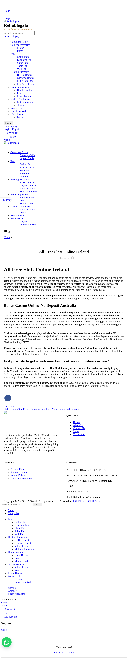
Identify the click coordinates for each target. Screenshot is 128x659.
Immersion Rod (28, 224)
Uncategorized (18, 111)
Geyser (21, 117)
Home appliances (19, 87)
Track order (79, 434)
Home (7, 237)
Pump (20, 50)
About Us (78, 425)
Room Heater (17, 108)
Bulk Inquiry (10, 126)
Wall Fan (22, 68)
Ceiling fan (23, 56)
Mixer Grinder (24, 96)
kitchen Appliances (20, 99)
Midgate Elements (26, 84)
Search (8, 123)
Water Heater (17, 114)
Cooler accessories (20, 44)
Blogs (7, 10)
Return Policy (17, 475)
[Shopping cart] (5, 146)
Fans (13, 53)
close (4, 602)
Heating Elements (19, 71)
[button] (7, 642)
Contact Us (79, 428)
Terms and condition (21, 478)
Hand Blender (24, 90)
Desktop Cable (27, 155)
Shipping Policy (18, 472)
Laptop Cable (27, 158)
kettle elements (25, 80)
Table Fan (22, 65)
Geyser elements (25, 77)
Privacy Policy (18, 469)
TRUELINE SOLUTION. (87, 501)
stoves (20, 105)
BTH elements (24, 74)
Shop (76, 431)
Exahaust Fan (24, 59)
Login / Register (16, 593)
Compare (13, 590)
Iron (19, 93)
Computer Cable (19, 41)
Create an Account (64, 652)
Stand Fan (22, 62)
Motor (20, 47)
